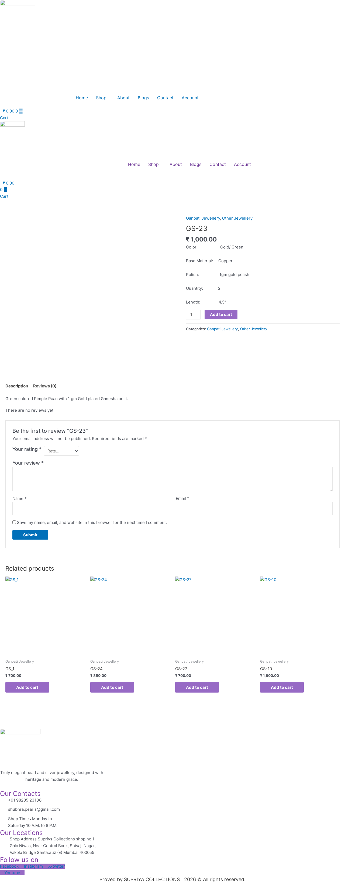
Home (82, 97)
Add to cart (221, 314)
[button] (102, 98)
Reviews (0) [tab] (45, 386)
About (123, 97)
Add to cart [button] (27, 687)
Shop (101, 97)
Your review (28, 463)
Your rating (27, 449)
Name (19, 498)
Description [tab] (16, 386)
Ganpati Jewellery (203, 218)
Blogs (143, 97)
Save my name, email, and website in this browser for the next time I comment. (92, 522)
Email (182, 498)
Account (190, 97)
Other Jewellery (237, 218)
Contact (165, 97)
